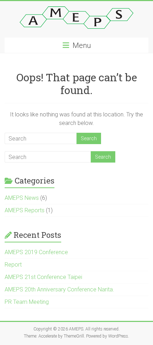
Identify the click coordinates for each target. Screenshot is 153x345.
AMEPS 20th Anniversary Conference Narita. (59, 289)
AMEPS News (22, 198)
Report (13, 264)
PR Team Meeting (27, 302)
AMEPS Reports (24, 210)
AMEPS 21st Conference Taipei (43, 277)
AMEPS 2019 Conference (36, 252)
